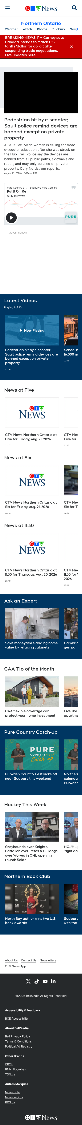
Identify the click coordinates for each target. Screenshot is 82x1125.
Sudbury (58, 29)
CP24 (9, 1064)
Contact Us (28, 960)
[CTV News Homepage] (41, 8)
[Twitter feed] (28, 981)
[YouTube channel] (45, 981)
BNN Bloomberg (16, 1069)
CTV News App (15, 966)
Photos (42, 29)
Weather (11, 29)
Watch (27, 29)
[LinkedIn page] (53, 981)
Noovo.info (12, 1092)
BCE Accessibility (17, 1018)
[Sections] (7, 8)
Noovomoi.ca (14, 1097)
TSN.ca (10, 1074)
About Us (11, 960)
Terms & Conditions (18, 1041)
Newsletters (48, 960)
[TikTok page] (36, 981)
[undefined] (32, 343)
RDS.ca (10, 1102)
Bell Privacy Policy (17, 1036)
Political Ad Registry (18, 1046)
